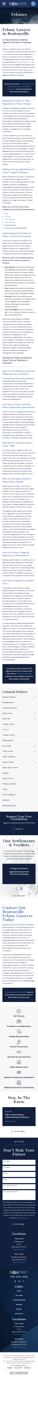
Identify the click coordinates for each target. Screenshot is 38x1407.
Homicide (8, 217)
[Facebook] (23, 1281)
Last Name (6, 1167)
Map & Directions (19, 1249)
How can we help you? (10, 1191)
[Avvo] (15, 1281)
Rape (6, 214)
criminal (5, 52)
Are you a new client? (10, 1185)
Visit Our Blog (19, 1131)
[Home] (18, 3)
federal (6, 54)
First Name (6, 1161)
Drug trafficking (10, 222)
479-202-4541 (19, 1276)
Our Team (19, 1295)
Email (5, 1179)
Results (19, 1309)
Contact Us (19, 829)
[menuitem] (17, 697)
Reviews (19, 1304)
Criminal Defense (19, 1300)
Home (19, 1291)
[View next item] (21, 888)
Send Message (19, 1224)
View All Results (19, 896)
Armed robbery (10, 219)
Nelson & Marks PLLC (24, 62)
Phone (5, 1173)
